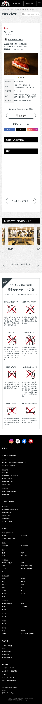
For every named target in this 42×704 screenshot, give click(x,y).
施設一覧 (5, 473)
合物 (3, 587)
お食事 (4, 634)
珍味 (22, 563)
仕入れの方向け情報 (9, 455)
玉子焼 (4, 569)
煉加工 (4, 585)
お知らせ (5, 674)
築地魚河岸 (5, 494)
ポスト (22, 129)
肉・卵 (23, 593)
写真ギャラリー (7, 657)
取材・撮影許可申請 (9, 680)
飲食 (3, 596)
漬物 (3, 566)
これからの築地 (7, 646)
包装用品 (24, 606)
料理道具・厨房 (7, 603)
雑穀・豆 (24, 556)
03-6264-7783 (15, 39)
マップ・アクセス (8, 677)
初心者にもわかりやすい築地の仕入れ (14, 463)
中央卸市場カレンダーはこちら (16, 46)
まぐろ (4, 535)
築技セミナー (6, 484)
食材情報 (5, 664)
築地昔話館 (5, 655)
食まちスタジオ (7, 478)
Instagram (33, 129)
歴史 (3, 649)
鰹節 (22, 553)
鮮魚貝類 (24, 535)
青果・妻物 (24, 546)
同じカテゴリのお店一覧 (21, 264)
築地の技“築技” (7, 652)
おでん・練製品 (7, 563)
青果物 (4, 593)
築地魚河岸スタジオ (8, 481)
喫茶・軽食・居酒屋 (27, 634)
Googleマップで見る (20, 201)
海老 (22, 585)
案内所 (4, 624)
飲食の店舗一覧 (26, 9)
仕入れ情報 (16, 3)
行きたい (22, 115)
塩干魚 (4, 590)
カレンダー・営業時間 (9, 671)
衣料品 (4, 609)
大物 (3, 579)
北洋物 (23, 582)
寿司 (3, 631)
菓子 (3, 572)
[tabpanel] (21, 64)
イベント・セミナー (9, 668)
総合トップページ (8, 448)
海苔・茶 (5, 556)
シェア (11, 129)
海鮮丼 (23, 631)
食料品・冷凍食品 (26, 569)
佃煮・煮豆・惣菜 (26, 566)
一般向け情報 (29, 3)
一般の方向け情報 (8, 501)
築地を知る (6, 641)
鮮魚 (3, 582)
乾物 (3, 553)
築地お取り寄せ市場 (8, 687)
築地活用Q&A (6, 512)
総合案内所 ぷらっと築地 (10, 475)
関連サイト (5, 690)
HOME (4, 9)
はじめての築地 (7, 521)
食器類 (4, 606)
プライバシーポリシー (9, 693)
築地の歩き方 (6, 518)
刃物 (22, 603)
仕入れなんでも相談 (8, 466)
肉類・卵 (5, 546)
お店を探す (10, 9)
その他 (4, 616)
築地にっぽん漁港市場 (9, 491)
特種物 (23, 579)
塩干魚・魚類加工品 (8, 538)
